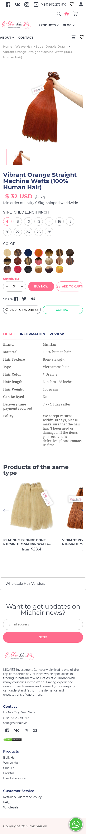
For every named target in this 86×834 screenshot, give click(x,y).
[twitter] (24, 298)
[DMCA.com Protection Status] (12, 739)
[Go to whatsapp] (76, 824)
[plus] (22, 286)
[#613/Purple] (49, 269)
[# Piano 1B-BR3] (18, 253)
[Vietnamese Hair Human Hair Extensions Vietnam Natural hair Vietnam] (19, 25)
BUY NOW (41, 286)
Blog (67, 25)
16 (59, 222)
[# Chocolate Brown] (70, 253)
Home (7, 46)
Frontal (8, 773)
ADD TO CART (72, 286)
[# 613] (7, 253)
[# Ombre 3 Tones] (7, 261)
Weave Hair (24, 46)
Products (47, 25)
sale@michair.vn (15, 723)
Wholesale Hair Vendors (25, 584)
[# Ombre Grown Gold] (49, 253)
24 (28, 232)
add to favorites (24, 309)
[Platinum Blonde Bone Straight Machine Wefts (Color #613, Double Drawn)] (31, 507)
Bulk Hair (10, 757)
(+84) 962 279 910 (53, 4)
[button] (80, 511)
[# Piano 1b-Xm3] (70, 261)
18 (70, 222)
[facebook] (16, 298)
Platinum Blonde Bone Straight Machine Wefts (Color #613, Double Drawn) (29, 542)
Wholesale (10, 807)
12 (38, 222)
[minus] (7, 286)
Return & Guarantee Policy (22, 797)
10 (28, 222)
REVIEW (56, 334)
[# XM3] (18, 261)
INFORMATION (32, 334)
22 (18, 232)
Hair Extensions (14, 778)
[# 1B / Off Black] (28, 269)
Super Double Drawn (52, 46)
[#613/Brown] (38, 269)
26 (39, 232)
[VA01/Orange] (59, 269)
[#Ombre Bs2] (7, 269)
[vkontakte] (32, 298)
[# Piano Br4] (59, 253)
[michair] (41, 656)
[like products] (72, 4)
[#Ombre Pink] (38, 261)
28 (49, 232)
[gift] (66, 14)
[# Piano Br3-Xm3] (59, 261)
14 (49, 222)
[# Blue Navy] (28, 253)
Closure (8, 768)
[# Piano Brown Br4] (28, 261)
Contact (25, 37)
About (5, 37)
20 (7, 232)
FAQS (7, 802)
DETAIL (9, 334)
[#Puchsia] (18, 269)
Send (43, 637)
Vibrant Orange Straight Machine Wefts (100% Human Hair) (40, 181)
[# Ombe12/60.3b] (49, 261)
